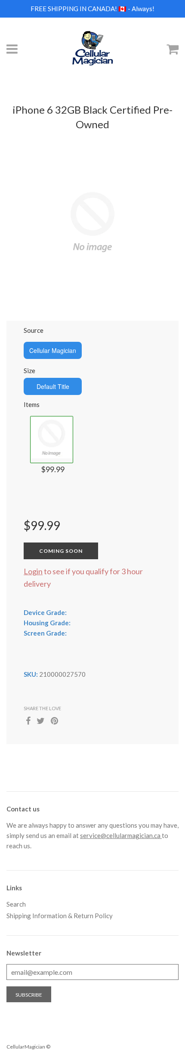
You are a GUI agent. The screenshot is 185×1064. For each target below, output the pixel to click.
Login (33, 571)
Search (16, 904)
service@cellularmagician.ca (121, 835)
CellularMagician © (28, 1046)
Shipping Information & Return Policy (59, 915)
